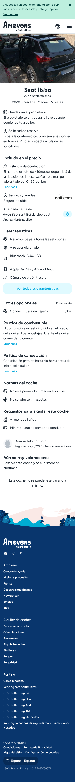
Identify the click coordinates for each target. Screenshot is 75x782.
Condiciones (11, 747)
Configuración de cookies (42, 752)
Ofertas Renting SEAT (18, 699)
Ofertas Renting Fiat (17, 693)
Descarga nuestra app (17, 589)
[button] (70, 9)
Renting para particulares (20, 687)
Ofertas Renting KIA (16, 711)
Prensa (7, 583)
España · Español (23, 761)
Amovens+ (10, 638)
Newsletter (11, 595)
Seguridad (10, 662)
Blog (6, 607)
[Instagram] (13, 553)
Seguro (8, 656)
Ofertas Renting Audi (17, 705)
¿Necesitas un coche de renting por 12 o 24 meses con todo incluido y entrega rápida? (31, 9)
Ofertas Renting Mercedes (21, 717)
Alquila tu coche (14, 644)
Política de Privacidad (38, 747)
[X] (20, 553)
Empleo (8, 601)
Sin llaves (9, 650)
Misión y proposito (15, 577)
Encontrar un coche (16, 626)
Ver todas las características (38, 288)
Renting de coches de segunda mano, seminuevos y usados (36, 725)
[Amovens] (17, 26)
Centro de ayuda (14, 571)
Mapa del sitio (12, 752)
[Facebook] (5, 553)
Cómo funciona (13, 632)
